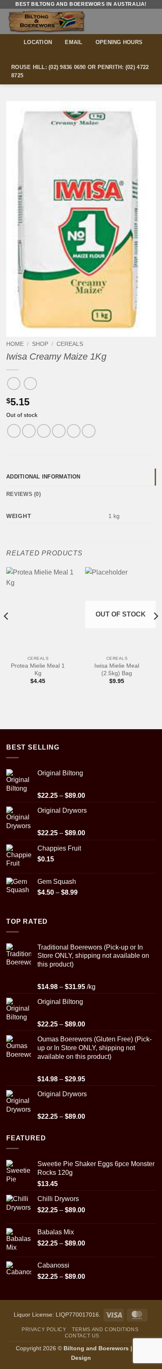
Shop (40, 344)
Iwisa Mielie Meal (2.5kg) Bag (116, 669)
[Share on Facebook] (29, 431)
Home (15, 344)
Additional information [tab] (43, 477)
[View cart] (136, 21)
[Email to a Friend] (59, 431)
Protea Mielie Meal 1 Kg (38, 669)
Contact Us (82, 1336)
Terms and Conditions (105, 1329)
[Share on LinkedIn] (89, 431)
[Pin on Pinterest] (74, 431)
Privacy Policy (44, 1329)
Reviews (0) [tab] (23, 494)
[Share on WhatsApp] (14, 431)
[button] (151, 21)
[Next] (155, 633)
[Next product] (13, 383)
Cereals (69, 344)
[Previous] (7, 633)
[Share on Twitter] (44, 431)
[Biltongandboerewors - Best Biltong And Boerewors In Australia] (61, 21)
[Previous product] (30, 383)
